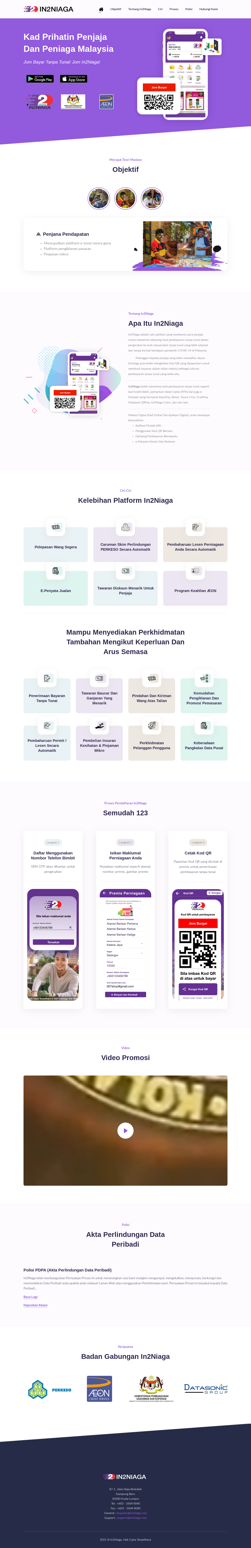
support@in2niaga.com (132, 1517)
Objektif (115, 9)
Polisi (188, 9)
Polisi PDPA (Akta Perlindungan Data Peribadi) (68, 1270)
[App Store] (73, 78)
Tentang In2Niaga (139, 9)
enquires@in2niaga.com (131, 1513)
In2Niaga (116, 1539)
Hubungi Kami (208, 9)
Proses (174, 9)
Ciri (160, 9)
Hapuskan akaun (36, 1305)
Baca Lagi (30, 1296)
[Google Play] (40, 78)
